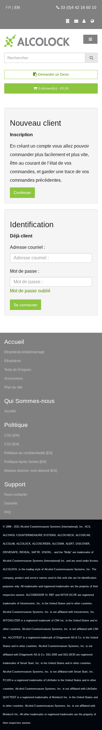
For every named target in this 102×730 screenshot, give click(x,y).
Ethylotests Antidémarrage (24, 352)
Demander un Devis (53, 74)
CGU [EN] (11, 435)
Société (10, 411)
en (17, 7)
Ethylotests (12, 361)
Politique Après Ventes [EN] (25, 462)
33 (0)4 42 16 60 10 (78, 7)
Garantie (11, 503)
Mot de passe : (24, 271)
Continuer (22, 192)
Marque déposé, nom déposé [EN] (30, 471)
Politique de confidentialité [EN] (28, 453)
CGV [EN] (11, 444)
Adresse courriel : (27, 247)
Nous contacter (15, 495)
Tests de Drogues (17, 370)
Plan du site (13, 387)
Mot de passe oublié (30, 290)
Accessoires (13, 378)
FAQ (7, 512)
